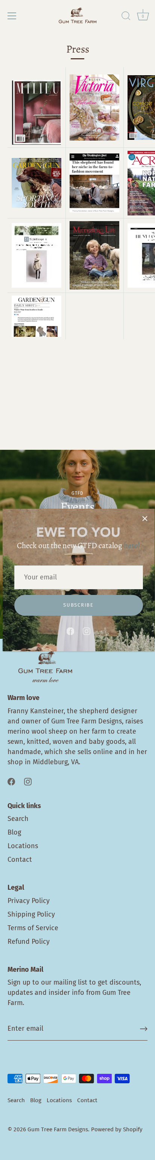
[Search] (126, 17)
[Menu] (12, 16)
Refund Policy (29, 941)
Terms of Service (33, 928)
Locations (23, 846)
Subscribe (78, 605)
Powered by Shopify (117, 1129)
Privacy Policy (29, 901)
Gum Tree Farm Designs (57, 1129)
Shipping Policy (31, 914)
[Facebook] (70, 631)
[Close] (145, 518)
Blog (14, 832)
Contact (20, 859)
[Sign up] (143, 1029)
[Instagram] (86, 631)
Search (18, 819)
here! (132, 545)
